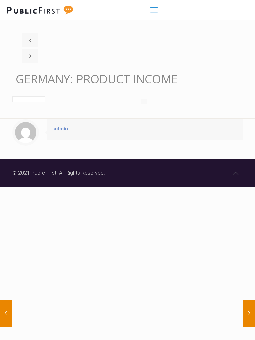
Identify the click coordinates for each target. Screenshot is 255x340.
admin (61, 129)
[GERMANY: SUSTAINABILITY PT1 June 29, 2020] (249, 313)
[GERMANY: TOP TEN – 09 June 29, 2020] (6, 313)
